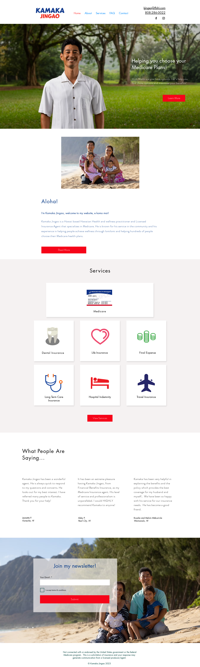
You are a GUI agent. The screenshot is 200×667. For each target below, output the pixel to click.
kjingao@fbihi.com (154, 8)
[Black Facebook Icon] (156, 18)
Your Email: (45, 577)
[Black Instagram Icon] (163, 18)
